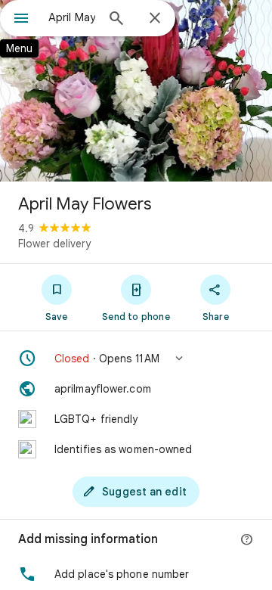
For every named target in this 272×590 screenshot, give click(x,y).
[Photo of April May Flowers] (136, 91)
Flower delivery (54, 243)
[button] (136, 358)
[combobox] (71, 17)
